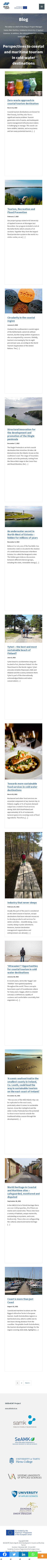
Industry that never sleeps (22, 902)
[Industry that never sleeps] (23, 865)
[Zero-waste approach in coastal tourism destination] (23, 83)
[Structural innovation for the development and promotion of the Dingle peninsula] (23, 411)
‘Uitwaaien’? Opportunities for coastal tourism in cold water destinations (22, 969)
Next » (27, 1383)
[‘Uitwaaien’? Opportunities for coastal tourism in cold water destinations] (23, 951)
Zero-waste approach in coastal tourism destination (23, 102)
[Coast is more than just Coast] (23, 1281)
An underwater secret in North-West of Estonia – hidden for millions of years (22, 534)
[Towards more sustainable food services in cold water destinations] (23, 751)
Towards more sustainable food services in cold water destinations (22, 787)
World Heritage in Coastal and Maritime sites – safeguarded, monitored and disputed (23, 1192)
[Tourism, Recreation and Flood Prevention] (23, 192)
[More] (42, 1555)
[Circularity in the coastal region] (23, 301)
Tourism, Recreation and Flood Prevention (21, 210)
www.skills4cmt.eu (11, 1408)
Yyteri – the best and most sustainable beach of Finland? (22, 650)
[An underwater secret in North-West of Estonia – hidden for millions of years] (23, 516)
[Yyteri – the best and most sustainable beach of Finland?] (23, 628)
